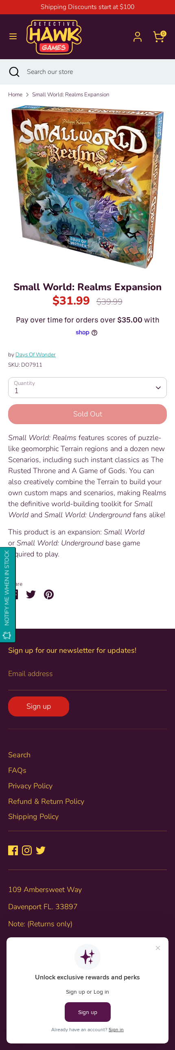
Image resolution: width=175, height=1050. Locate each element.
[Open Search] (13, 71)
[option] (87, 187)
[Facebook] (13, 850)
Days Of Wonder (35, 354)
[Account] (137, 34)
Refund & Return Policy (46, 801)
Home (15, 94)
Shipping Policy (33, 816)
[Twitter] (41, 850)
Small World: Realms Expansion (70, 94)
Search (19, 755)
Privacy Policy (30, 786)
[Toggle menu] (13, 36)
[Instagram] (27, 850)
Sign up (38, 706)
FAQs (17, 770)
